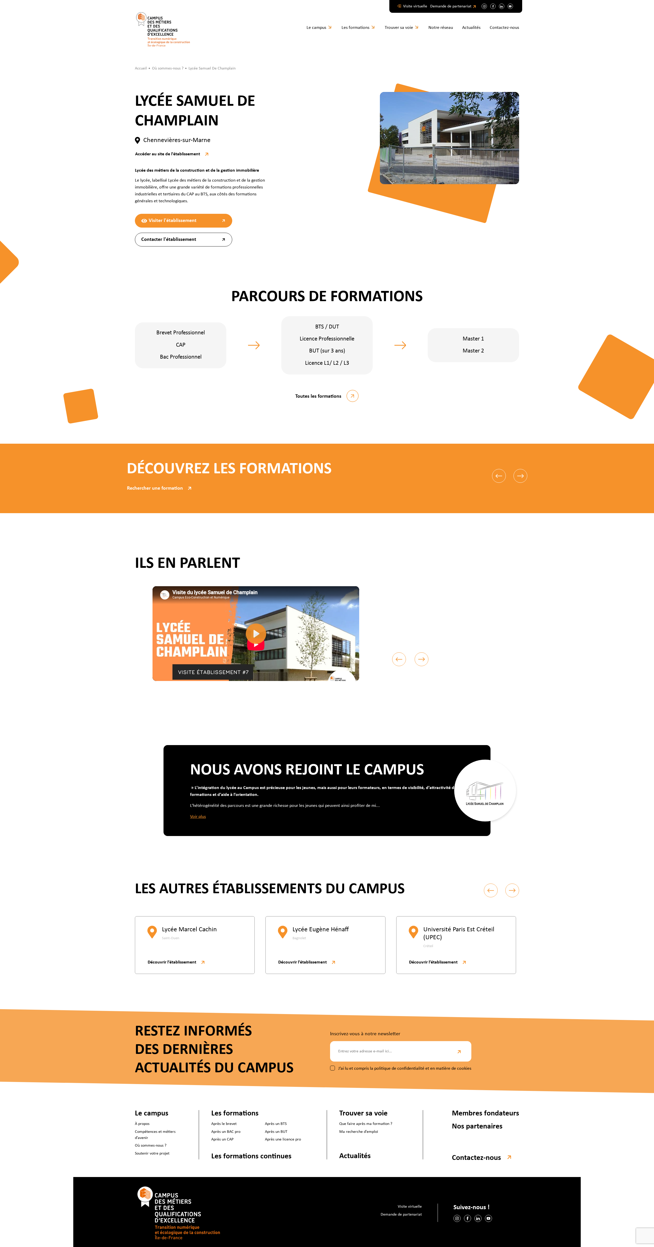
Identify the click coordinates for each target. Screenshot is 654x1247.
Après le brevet (224, 1124)
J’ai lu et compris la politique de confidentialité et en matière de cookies (404, 1068)
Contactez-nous (504, 27)
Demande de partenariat (450, 6)
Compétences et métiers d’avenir (155, 1135)
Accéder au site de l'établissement (167, 154)
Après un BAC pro (225, 1132)
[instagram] (484, 6)
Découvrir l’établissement (172, 962)
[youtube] (510, 6)
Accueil (141, 68)
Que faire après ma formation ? (365, 1124)
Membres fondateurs (485, 1113)
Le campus (316, 27)
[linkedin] (501, 6)
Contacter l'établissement (168, 239)
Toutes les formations (318, 396)
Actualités (471, 27)
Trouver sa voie (399, 27)
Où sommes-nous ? (150, 1146)
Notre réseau (440, 27)
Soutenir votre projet (152, 1153)
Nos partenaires (477, 1127)
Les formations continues (251, 1156)
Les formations (355, 27)
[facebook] (493, 6)
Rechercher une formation (155, 488)
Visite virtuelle (415, 6)
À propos (142, 1124)
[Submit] (460, 1051)
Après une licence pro (283, 1139)
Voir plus (198, 816)
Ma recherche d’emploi (358, 1132)
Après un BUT (276, 1132)
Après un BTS (276, 1124)
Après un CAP (222, 1139)
